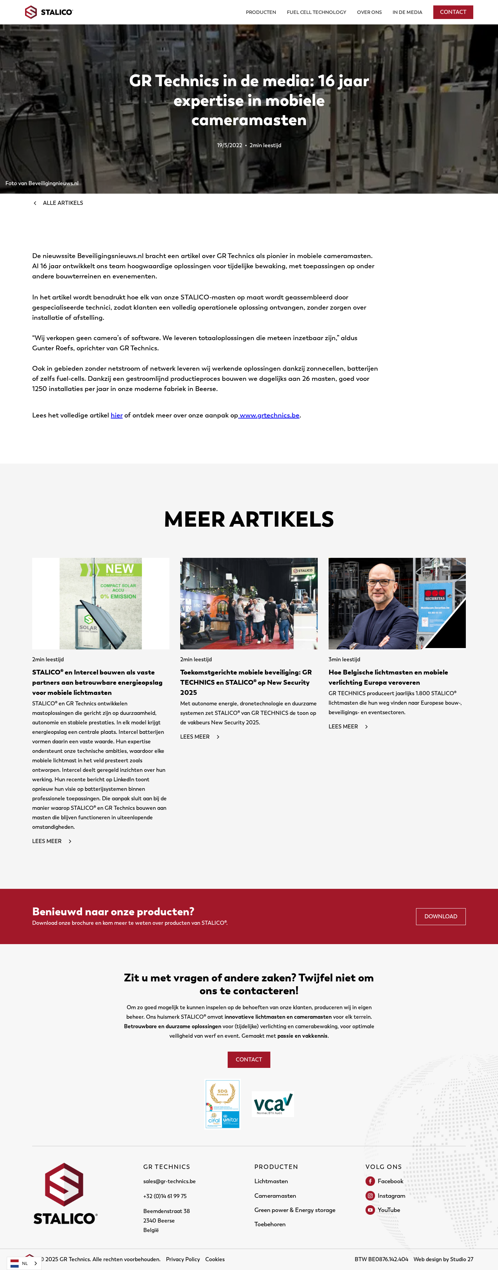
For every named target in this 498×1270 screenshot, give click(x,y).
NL (25, 1263)
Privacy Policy (183, 1259)
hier (117, 415)
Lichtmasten (271, 1181)
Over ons (369, 12)
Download (440, 916)
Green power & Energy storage (294, 1210)
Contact (453, 12)
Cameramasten (275, 1195)
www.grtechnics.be (268, 415)
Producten (261, 12)
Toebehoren (270, 1224)
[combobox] (24, 1263)
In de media (407, 12)
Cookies (215, 1259)
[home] (49, 12)
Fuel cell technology (316, 12)
